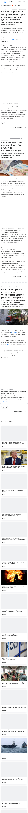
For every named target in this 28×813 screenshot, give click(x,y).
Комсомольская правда (16, 138)
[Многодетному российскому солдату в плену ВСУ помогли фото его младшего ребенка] (14, 677)
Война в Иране (7, 5)
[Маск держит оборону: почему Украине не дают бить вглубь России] (14, 461)
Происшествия (22, 9)
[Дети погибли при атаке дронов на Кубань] (14, 485)
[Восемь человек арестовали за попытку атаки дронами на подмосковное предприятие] (14, 509)
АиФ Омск (14, 9)
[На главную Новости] (9, 2)
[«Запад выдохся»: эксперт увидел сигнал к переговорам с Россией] (14, 605)
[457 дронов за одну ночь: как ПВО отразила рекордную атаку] (14, 629)
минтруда (11, 39)
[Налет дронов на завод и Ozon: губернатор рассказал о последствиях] (14, 533)
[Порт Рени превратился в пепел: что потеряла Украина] (14, 581)
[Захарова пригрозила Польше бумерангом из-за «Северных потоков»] (14, 701)
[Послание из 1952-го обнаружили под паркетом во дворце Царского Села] (14, 773)
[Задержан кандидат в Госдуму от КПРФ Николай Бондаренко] (14, 557)
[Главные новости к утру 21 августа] (14, 749)
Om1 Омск (11, 286)
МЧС (8, 344)
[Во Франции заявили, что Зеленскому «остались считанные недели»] (14, 797)
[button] (14, 168)
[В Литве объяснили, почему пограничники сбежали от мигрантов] (14, 725)
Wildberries (14, 332)
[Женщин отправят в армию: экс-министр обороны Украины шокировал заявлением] (14, 437)
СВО (15, 5)
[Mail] (5, 2)
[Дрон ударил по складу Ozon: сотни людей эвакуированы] (14, 653)
